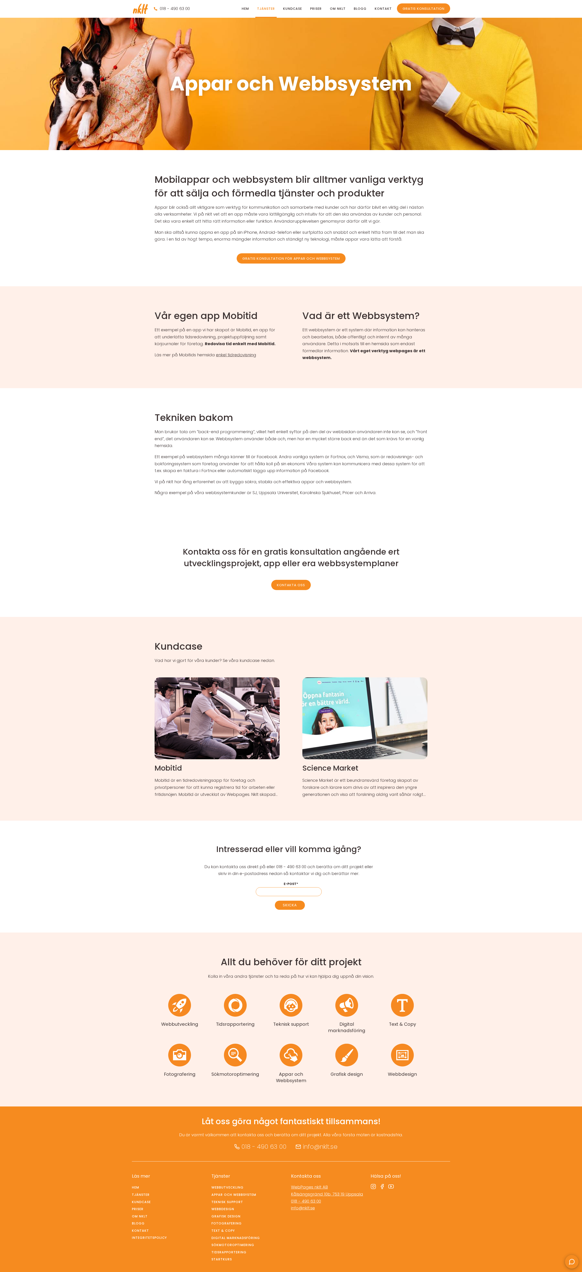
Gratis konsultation (423, 8)
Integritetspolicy (149, 1237)
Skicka (290, 905)
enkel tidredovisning (236, 355)
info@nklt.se (320, 1146)
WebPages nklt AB (309, 1187)
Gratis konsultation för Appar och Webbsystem (291, 258)
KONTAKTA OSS (291, 585)
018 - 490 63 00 (175, 8)
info (217, 737)
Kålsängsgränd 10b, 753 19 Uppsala (327, 1194)
